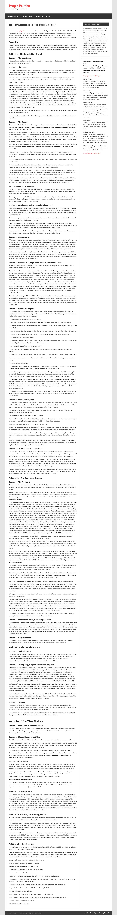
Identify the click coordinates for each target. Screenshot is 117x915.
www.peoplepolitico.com (21, 31)
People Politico (19, 5)
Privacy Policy (27, 16)
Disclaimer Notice (12, 16)
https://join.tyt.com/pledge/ (91, 76)
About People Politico (43, 16)
